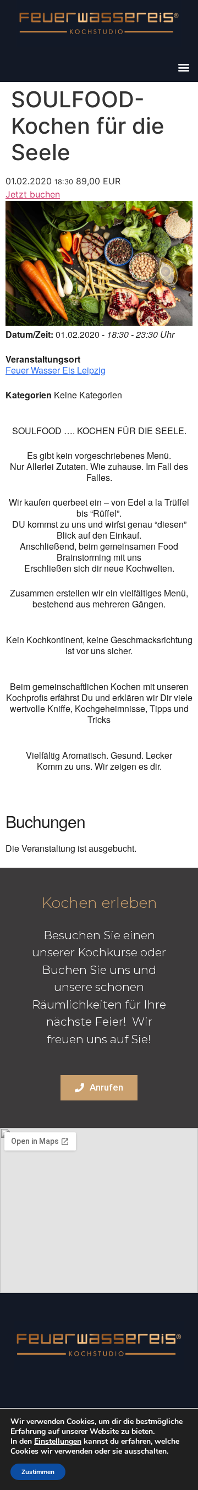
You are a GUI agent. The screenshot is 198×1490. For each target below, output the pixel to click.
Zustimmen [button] (37, 1471)
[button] (183, 67)
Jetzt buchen (33, 194)
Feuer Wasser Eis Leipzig (56, 370)
